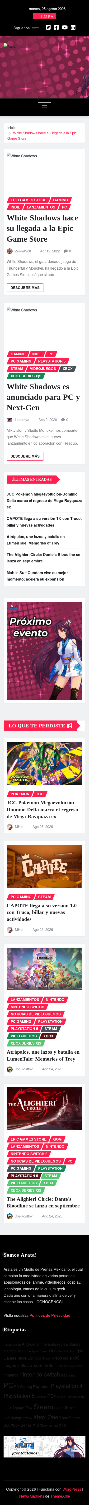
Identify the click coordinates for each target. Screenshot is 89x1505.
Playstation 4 (67, 1385)
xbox (28, 1417)
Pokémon (41, 1396)
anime (41, 1344)
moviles (60, 1365)
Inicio (11, 127)
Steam (43, 1406)
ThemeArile (60, 1496)
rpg (83, 1396)
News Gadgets (31, 1496)
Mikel (19, 826)
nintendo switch (39, 1374)
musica (71, 1366)
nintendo (11, 1375)
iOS (76, 1358)
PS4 (51, 1395)
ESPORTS (36, 1358)
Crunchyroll (31, 1351)
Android (28, 1344)
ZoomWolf (23, 250)
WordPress (71, 1489)
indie (67, 1358)
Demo (44, 1351)
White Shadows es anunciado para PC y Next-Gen (43, 397)
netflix (79, 1366)
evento (49, 1358)
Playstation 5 (19, 1395)
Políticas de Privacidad (49, 1315)
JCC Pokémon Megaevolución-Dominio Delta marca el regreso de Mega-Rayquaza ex (44, 500)
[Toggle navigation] (44, 107)
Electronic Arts (66, 1351)
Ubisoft (69, 1407)
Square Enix (22, 1407)
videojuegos (14, 1417)
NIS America (68, 1375)
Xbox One (45, 1417)
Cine (20, 1351)
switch (58, 1408)
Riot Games (73, 1396)
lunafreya (22, 419)
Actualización (12, 1344)
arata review (58, 1344)
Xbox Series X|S (25, 1425)
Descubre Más (25, 287)
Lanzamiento (40, 1365)
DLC (53, 1351)
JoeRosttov (24, 1068)
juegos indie (15, 1365)
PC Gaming (23, 1386)
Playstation (41, 1386)
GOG (58, 1358)
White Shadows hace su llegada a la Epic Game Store (42, 228)
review (61, 1396)
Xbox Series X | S (53, 1425)
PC (8, 1385)
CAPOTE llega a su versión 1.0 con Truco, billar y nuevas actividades (42, 912)
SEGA (7, 1408)
